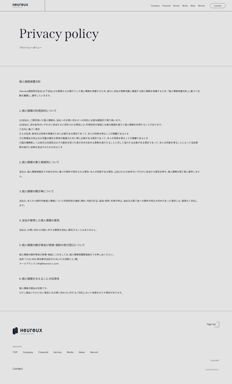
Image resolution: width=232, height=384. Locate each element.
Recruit (201, 6)
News (193, 6)
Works (185, 6)
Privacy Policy (215, 360)
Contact (217, 5)
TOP (15, 352)
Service (176, 6)
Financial (166, 6)
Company (155, 6)
